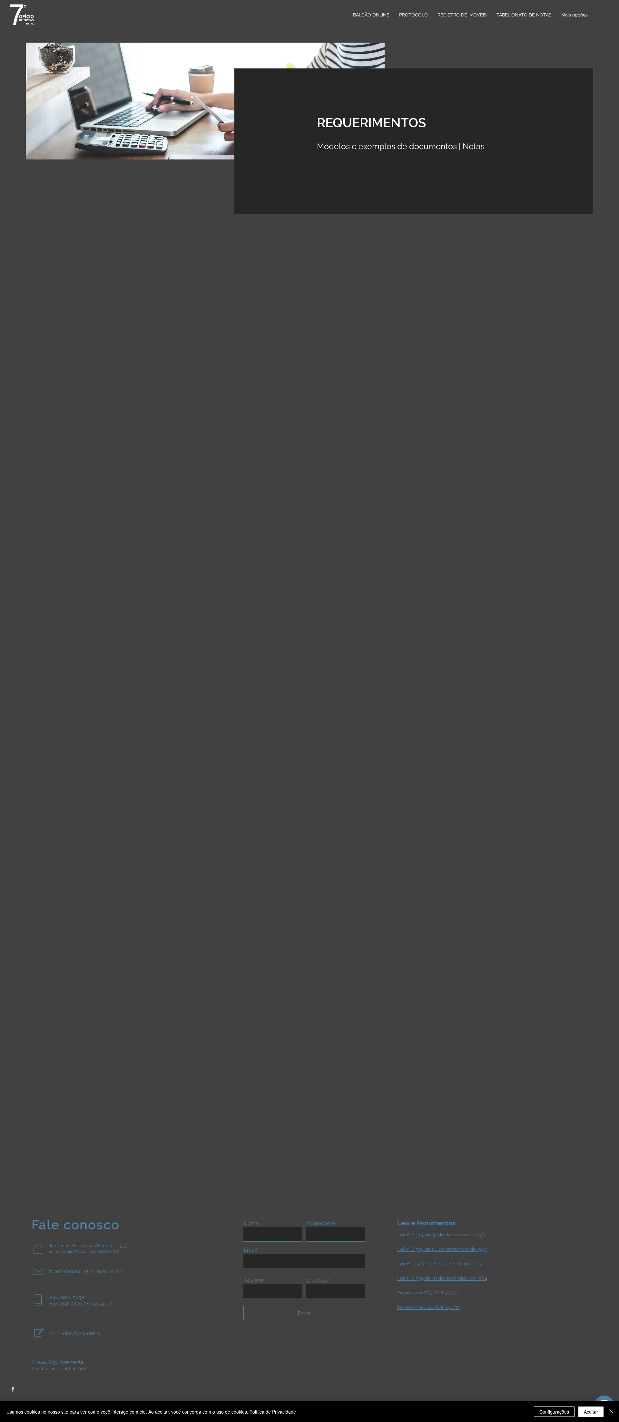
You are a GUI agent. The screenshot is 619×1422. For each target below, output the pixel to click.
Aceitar (591, 1411)
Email (250, 1250)
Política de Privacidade (273, 1411)
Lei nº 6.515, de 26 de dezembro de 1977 (442, 1249)
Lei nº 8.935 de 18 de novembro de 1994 (442, 1278)
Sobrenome (320, 1223)
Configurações (554, 1411)
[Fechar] (611, 1412)
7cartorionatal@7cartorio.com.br (86, 1271)
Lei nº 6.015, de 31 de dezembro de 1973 (441, 1235)
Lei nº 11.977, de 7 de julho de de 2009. (440, 1264)
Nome (251, 1223)
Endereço (317, 1280)
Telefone (254, 1280)
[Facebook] (13, 1389)
